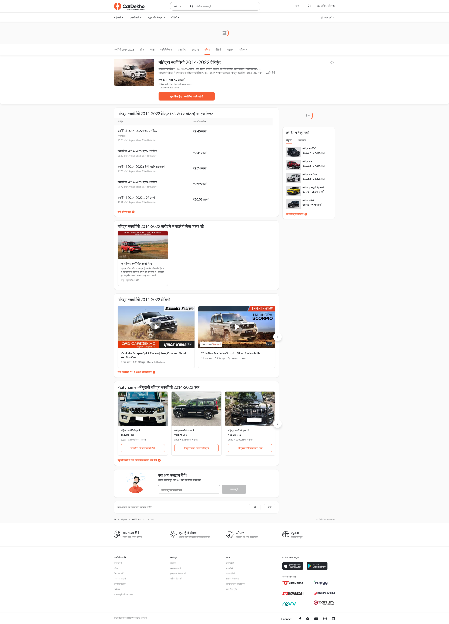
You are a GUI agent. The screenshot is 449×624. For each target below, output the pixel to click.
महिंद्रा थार (307, 161)
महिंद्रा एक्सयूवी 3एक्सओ (313, 187)
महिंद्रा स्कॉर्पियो (309, 148)
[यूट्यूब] (316, 619)
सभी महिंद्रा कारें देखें (294, 213)
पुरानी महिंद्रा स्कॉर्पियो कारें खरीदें (186, 96)
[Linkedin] (333, 619)
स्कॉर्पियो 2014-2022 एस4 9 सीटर (137, 182)
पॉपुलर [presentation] (289, 140)
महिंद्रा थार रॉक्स (310, 174)
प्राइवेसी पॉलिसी (120, 578)
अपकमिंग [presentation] (302, 140)
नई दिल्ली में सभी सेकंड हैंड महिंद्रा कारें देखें (138, 460)
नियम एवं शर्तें (118, 573)
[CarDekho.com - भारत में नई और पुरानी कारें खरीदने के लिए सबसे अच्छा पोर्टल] (129, 6)
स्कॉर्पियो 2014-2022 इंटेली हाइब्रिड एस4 (141, 166)
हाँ (255, 507)
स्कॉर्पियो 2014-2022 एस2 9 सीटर (137, 151)
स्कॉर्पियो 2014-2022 (124, 49)
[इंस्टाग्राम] (325, 619)
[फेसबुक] (300, 619)
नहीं (269, 507)
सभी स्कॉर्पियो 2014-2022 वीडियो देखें (135, 372)
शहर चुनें (327, 17)
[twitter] (307, 619)
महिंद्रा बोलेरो (308, 200)
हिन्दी (297, 5)
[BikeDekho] (292, 582)
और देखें (271, 72)
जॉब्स (116, 568)
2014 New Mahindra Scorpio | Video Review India (230, 353)
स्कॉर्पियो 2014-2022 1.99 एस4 (136, 197)
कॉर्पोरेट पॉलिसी (120, 584)
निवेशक (117, 589)
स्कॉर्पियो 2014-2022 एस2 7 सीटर (137, 131)
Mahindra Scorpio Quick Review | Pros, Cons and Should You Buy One (154, 355)
